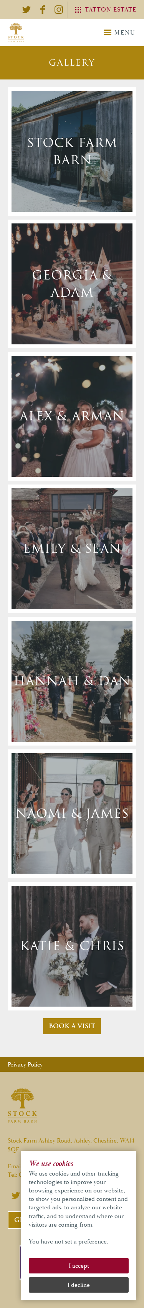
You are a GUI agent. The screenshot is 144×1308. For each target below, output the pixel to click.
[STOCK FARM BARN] (16, 32)
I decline (79, 1285)
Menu (124, 32)
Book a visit (72, 1026)
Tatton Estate (110, 9)
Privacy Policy (25, 1064)
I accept (79, 1266)
